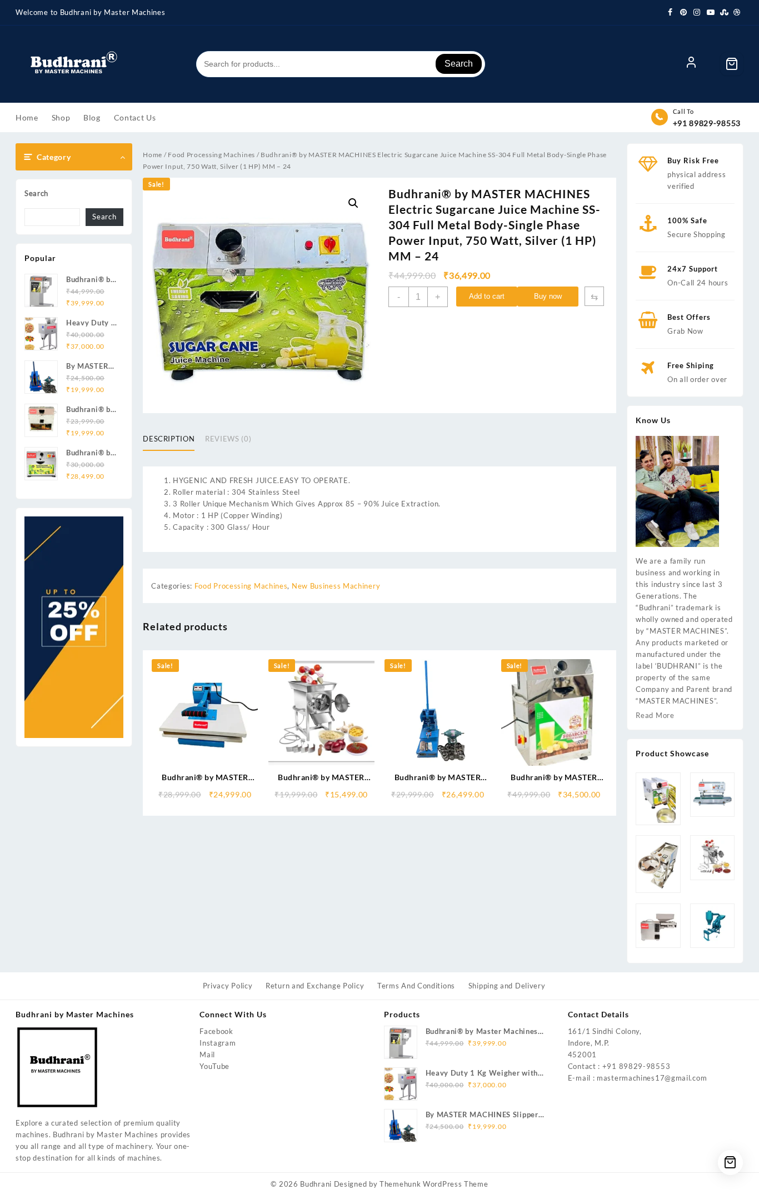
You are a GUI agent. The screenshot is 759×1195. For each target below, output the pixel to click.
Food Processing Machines (211, 154)
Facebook (216, 1031)
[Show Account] (691, 64)
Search (459, 63)
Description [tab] (168, 438)
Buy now (548, 296)
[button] (353, 203)
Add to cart (487, 296)
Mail (207, 1054)
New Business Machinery (336, 585)
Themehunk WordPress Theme (433, 1183)
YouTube (214, 1066)
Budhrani (316, 1183)
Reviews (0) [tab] (228, 438)
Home (152, 154)
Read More (655, 715)
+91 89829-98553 (707, 123)
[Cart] (731, 64)
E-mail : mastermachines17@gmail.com (637, 1077)
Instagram (217, 1042)
